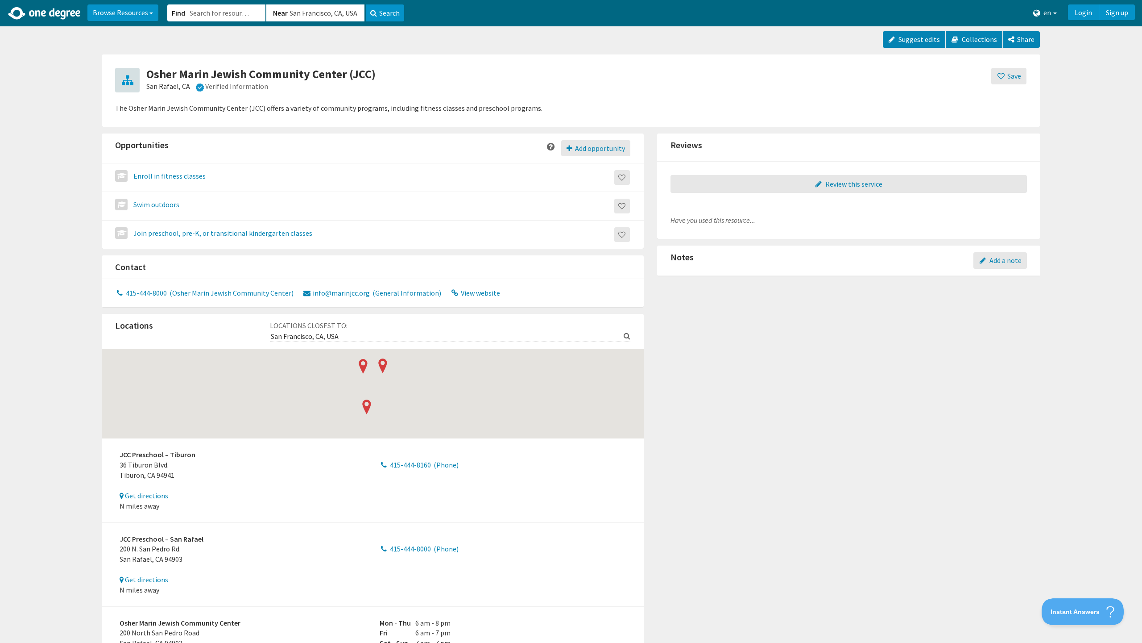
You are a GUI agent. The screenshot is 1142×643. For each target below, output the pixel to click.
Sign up (1117, 12)
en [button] (1047, 12)
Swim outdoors (156, 204)
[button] (571, 321)
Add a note (1005, 260)
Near (280, 12)
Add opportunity (599, 148)
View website (479, 292)
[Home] (45, 13)
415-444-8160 (424, 464)
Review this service (853, 184)
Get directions (146, 495)
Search (389, 12)
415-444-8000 (209, 292)
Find (178, 12)
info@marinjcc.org (376, 292)
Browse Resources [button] (121, 12)
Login (1083, 12)
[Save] (622, 177)
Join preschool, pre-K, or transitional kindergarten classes (222, 233)
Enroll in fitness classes (169, 175)
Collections (978, 39)
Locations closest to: (309, 325)
